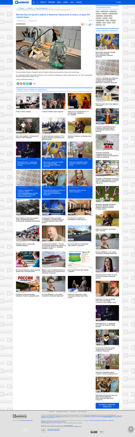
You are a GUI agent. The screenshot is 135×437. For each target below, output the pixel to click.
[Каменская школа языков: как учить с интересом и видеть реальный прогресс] (107, 264)
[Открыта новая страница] (28, 100)
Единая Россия (46, 239)
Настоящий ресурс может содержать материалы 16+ (53, 429)
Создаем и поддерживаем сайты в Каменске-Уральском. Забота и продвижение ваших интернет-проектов (106, 129)
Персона (70, 131)
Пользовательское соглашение (98, 420)
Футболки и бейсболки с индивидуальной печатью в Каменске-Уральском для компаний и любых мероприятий (107, 155)
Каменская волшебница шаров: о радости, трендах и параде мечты (78, 163)
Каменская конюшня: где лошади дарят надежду (80, 136)
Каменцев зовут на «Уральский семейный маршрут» (25, 244)
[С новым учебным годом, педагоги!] (53, 100)
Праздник (99, 22)
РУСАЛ (44, 107)
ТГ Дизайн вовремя (68, 425)
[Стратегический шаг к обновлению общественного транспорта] (79, 233)
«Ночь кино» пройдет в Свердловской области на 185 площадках (27, 136)
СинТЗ (70, 265)
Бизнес (18, 213)
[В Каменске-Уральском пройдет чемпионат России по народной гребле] (28, 283)
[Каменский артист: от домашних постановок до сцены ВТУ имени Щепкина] (28, 149)
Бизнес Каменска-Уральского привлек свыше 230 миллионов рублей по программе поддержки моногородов (28, 219)
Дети (104, 22)
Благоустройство (46, 131)
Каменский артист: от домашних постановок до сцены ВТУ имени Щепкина (27, 163)
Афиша (65, 2)
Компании (51, 2)
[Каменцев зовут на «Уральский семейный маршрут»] (28, 233)
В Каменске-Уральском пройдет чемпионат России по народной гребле (27, 295)
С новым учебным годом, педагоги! (52, 111)
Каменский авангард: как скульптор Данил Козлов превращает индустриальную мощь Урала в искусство (54, 192)
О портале (51, 411)
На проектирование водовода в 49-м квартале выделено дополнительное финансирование (53, 137)
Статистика (71, 107)
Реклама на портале (62, 411)
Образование (46, 213)
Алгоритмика (99, 174)
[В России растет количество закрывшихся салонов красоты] (79, 207)
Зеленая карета (100, 343)
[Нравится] (90, 24)
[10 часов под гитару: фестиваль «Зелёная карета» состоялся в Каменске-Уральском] (107, 337)
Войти (119, 2)
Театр (18, 107)
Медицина (113, 20)
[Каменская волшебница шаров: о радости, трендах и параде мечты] (80, 149)
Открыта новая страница (23, 111)
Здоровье (19, 239)
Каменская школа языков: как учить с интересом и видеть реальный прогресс (106, 276)
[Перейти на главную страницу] (22, 2)
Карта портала (82, 411)
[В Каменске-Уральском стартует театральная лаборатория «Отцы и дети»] (79, 283)
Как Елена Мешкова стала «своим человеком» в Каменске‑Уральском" (52, 295)
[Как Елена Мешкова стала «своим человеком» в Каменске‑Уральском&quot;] (53, 283)
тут (33, 79)
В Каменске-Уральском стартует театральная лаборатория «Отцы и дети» (78, 296)
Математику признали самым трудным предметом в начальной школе (28, 270)
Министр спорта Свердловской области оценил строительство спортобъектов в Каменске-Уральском (53, 271)
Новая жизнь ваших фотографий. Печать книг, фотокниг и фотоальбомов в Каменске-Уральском (53, 164)
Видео (59, 2)
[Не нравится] (82, 24)
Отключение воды (21, 24)
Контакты (73, 411)
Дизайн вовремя (46, 156)
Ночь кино (19, 131)
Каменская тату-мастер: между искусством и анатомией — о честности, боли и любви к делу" (106, 300)
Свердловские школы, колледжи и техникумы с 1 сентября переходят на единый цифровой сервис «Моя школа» (53, 220)
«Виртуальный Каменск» (27, 420)
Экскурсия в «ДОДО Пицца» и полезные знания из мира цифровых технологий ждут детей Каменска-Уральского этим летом (107, 181)
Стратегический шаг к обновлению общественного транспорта (78, 244)
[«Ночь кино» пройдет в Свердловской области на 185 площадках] (28, 125)
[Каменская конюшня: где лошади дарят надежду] (79, 125)
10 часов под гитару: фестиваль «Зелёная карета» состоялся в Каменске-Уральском (105, 349)
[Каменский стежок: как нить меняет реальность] (80, 178)
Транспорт (71, 239)
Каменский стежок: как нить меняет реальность (77, 191)
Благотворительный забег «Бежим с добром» (78, 270)
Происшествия (113, 11)
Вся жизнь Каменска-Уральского (107, 406)
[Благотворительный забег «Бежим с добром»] (79, 259)
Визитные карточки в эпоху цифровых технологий (107, 104)
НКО (104, 25)
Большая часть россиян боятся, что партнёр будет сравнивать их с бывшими (78, 113)
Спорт (72, 2)
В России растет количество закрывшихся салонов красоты (77, 218)
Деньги (109, 22)
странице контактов (107, 416)
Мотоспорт (99, 25)
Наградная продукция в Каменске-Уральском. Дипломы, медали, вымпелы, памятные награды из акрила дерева (106, 207)
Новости (43, 2)
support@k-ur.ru (77, 426)
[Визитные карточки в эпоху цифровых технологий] (107, 93)
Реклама (79, 2)
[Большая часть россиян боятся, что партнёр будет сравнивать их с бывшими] (79, 100)
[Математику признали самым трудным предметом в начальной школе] (28, 259)
